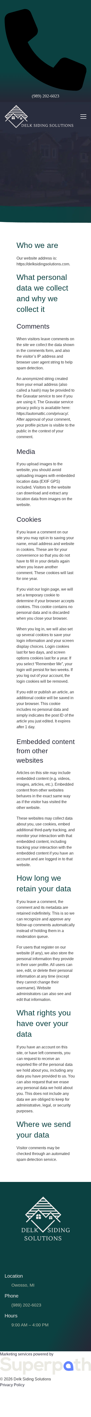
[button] (83, 116)
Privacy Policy (12, 1385)
